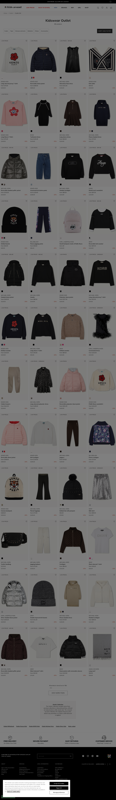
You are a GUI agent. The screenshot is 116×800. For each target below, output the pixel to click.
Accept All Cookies (59, 783)
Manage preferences (59, 792)
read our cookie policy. (13, 791)
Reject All (59, 788)
